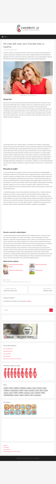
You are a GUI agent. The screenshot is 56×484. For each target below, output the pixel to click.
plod (31, 395)
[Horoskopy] (20, 414)
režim (37, 390)
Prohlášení (6, 447)
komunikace (32, 390)
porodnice (7, 390)
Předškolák (7, 280)
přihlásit (29, 301)
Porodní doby (7, 356)
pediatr (19, 281)
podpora (29, 388)
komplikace (23, 388)
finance (11, 392)
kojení (21, 395)
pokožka (6, 392)
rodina (26, 390)
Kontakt (5, 445)
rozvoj (11, 388)
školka (26, 281)
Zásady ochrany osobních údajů (11, 451)
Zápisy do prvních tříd (41, 264)
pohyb (44, 388)
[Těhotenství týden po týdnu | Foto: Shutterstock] (20, 378)
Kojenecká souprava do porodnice (12, 358)
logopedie (7, 281)
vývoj (29, 281)
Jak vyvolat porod (8, 348)
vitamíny (16, 388)
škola (23, 281)
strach (21, 390)
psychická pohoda (9, 395)
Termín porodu (7, 353)
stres (15, 392)
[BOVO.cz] (20, 338)
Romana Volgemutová (11, 49)
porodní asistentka (14, 390)
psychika (38, 392)
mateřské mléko (37, 395)
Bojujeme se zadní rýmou (16, 270)
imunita (45, 390)
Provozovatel (6, 449)
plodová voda (27, 392)
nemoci (26, 395)
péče (41, 390)
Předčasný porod (7, 351)
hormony (39, 388)
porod (21, 392)
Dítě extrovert (39, 270)
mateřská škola (14, 281)
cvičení (32, 392)
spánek (6, 388)
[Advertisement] (28, 11)
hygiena (16, 395)
